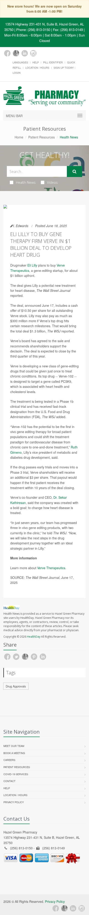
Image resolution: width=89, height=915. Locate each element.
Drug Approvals (16, 686)
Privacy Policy (13, 802)
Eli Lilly (32, 265)
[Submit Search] (74, 171)
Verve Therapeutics (51, 568)
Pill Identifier (53, 62)
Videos (52, 182)
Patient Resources (41, 137)
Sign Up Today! (64, 67)
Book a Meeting (14, 753)
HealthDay (33, 637)
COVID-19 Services (15, 774)
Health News (26, 182)
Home (19, 137)
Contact (9, 781)
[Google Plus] (16, 53)
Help (35, 62)
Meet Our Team (13, 746)
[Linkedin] (24, 53)
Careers (9, 760)
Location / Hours (37, 67)
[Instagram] (33, 53)
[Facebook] (7, 53)
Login (17, 72)
